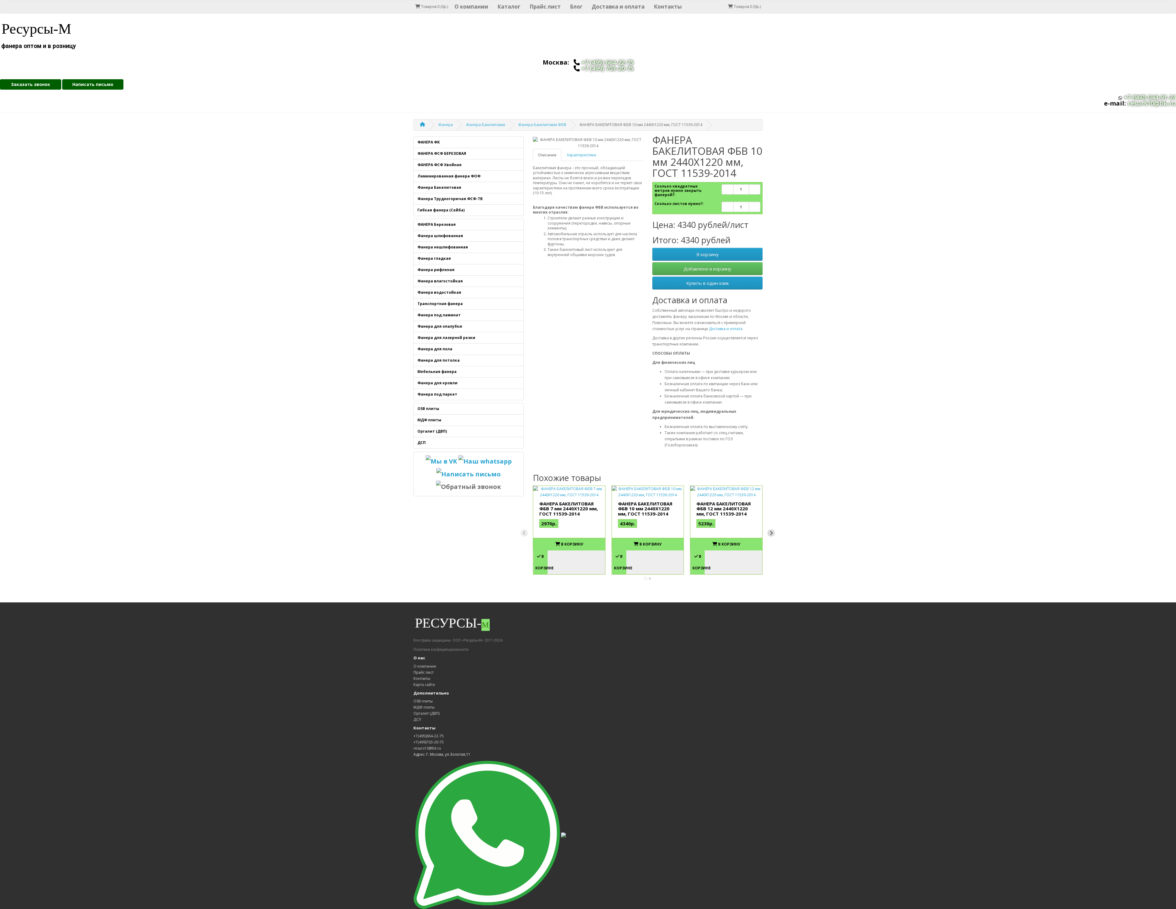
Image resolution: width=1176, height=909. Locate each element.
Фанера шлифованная (440, 235)
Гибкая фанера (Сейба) (441, 210)
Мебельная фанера (437, 371)
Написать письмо (92, 84)
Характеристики (581, 155)
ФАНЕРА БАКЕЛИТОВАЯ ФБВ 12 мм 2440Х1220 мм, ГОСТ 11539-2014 (723, 509)
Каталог (508, 6)
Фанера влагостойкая (440, 281)
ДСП (421, 442)
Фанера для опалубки (439, 326)
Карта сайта (424, 684)
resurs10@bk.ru (1151, 103)
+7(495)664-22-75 (428, 736)
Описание (547, 155)
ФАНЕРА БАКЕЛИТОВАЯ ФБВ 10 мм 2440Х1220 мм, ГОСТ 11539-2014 (645, 509)
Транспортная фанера (440, 303)
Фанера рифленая (435, 269)
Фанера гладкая (434, 258)
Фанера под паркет (437, 394)
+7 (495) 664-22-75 (607, 62)
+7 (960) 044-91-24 (1150, 97)
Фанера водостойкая (439, 292)
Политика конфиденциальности (441, 649)
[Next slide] (771, 533)
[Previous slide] (524, 533)
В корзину (707, 254)
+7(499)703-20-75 (428, 742)
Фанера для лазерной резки (446, 337)
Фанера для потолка (438, 360)
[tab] (645, 578)
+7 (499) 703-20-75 (607, 68)
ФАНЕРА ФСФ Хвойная (439, 164)
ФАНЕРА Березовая (436, 224)
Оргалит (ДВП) (432, 431)
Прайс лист (545, 6)
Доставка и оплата (618, 6)
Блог (576, 6)
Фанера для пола (434, 349)
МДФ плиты (429, 420)
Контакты (668, 6)
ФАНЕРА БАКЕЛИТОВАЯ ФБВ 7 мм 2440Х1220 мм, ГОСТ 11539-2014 (568, 509)
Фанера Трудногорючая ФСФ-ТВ (450, 198)
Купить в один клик (707, 283)
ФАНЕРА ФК (428, 142)
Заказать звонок (30, 84)
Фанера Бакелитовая (439, 187)
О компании (471, 6)
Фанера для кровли (437, 383)
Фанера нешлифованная (442, 247)
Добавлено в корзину (707, 269)
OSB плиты (428, 408)
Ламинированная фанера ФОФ (449, 176)
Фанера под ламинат (439, 315)
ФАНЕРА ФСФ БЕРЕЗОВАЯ (441, 153)
